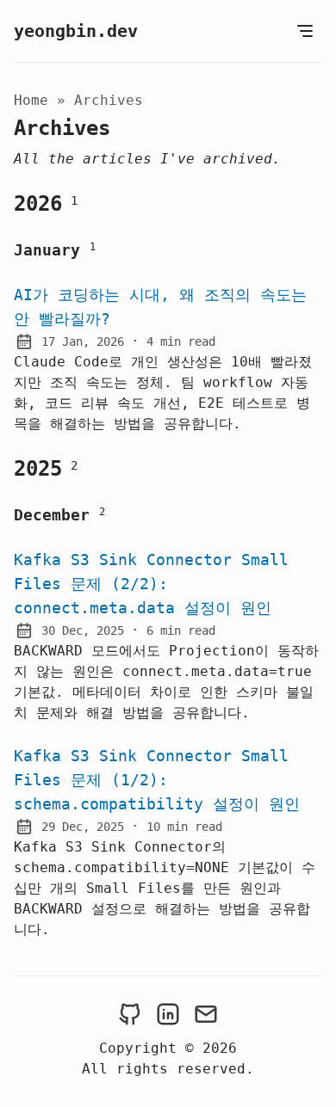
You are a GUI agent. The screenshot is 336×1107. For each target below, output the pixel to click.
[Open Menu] (305, 31)
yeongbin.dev (76, 31)
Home (31, 100)
